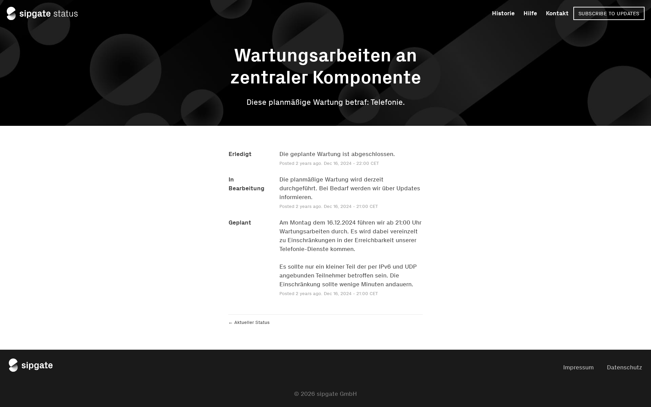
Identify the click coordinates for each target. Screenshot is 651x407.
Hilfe (530, 13)
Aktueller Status (249, 322)
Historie (503, 13)
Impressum (578, 367)
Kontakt (557, 13)
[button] (609, 13)
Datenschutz (624, 367)
